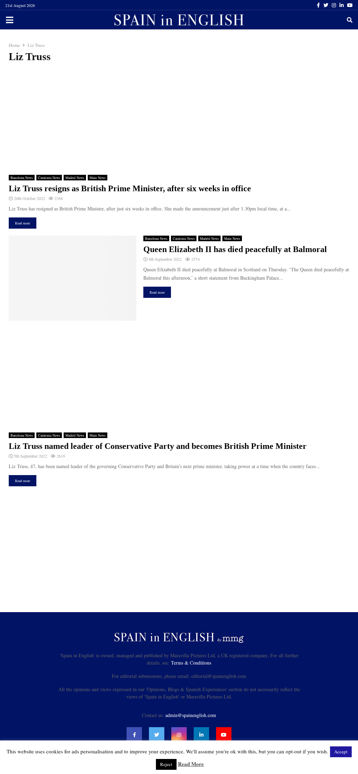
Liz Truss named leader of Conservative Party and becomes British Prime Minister (158, 446)
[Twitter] (156, 735)
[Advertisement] (179, 119)
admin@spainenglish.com (190, 715)
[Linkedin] (201, 735)
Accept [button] (341, 751)
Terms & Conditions (191, 662)
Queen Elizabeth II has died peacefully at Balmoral (235, 249)
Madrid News (74, 177)
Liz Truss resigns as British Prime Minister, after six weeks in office (130, 188)
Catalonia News (49, 177)
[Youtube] (223, 735)
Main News (98, 177)
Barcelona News (21, 177)
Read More (191, 764)
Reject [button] (166, 764)
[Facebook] (134, 735)
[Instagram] (179, 735)
